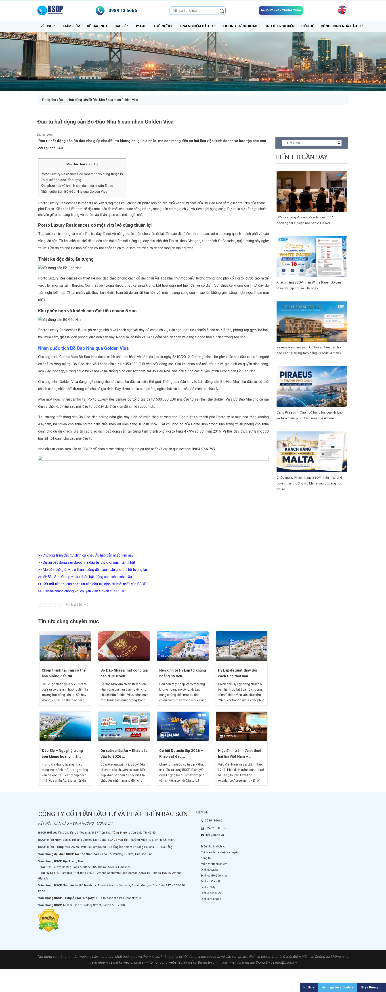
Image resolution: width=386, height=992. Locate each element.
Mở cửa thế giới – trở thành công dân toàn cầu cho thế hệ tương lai (95, 569)
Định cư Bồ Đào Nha (214, 875)
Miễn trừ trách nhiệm (214, 864)
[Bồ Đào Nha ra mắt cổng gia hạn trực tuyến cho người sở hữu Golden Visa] (124, 646)
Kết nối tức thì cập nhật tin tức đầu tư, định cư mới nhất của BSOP (95, 584)
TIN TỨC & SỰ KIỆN (279, 26)
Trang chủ (49, 100)
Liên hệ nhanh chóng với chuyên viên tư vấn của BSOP (84, 591)
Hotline (308, 987)
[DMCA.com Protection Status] (48, 920)
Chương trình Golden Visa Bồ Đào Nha (67, 357)
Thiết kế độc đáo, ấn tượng (61, 180)
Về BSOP (47, 26)
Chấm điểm (70, 26)
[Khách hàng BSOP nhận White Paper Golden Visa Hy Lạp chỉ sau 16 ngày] (312, 256)
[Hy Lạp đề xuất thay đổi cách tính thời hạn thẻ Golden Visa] (241, 646)
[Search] (222, 10)
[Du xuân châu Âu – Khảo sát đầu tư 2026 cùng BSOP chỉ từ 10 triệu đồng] (124, 726)
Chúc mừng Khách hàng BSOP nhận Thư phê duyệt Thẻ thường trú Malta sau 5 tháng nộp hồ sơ (309, 483)
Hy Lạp (140, 26)
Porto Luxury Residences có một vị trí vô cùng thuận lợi (82, 174)
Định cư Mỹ (208, 887)
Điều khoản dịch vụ (213, 846)
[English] (341, 10)
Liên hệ (307, 26)
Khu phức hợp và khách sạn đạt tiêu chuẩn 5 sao (77, 186)
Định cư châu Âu (211, 893)
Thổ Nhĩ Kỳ (162, 26)
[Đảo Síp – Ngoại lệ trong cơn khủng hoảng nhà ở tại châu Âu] (65, 726)
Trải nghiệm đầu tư (197, 26)
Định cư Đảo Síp (211, 881)
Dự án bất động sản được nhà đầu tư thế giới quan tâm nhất (89, 562)
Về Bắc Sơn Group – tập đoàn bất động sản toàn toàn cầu (87, 577)
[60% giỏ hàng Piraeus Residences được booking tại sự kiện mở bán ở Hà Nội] (312, 191)
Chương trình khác (239, 26)
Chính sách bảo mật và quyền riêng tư (220, 855)
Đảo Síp (121, 26)
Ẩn (95, 164)
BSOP (87, 449)
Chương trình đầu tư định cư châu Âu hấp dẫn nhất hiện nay (88, 555)
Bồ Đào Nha (97, 26)
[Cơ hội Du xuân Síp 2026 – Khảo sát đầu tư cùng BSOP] (183, 726)
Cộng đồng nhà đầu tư (342, 26)
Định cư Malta (209, 869)
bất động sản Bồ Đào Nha (218, 382)
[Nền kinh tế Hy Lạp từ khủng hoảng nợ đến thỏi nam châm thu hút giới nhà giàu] (183, 646)
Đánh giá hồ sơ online (337, 987)
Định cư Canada (211, 898)
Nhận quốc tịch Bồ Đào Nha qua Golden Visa (74, 192)
